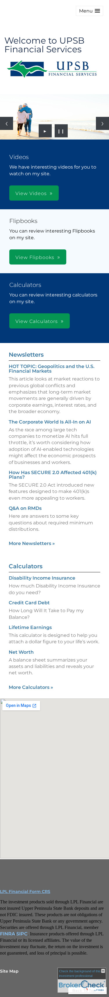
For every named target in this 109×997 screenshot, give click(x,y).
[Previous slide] (6, 123)
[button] (89, 11)
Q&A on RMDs (25, 508)
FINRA (7, 934)
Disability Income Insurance (42, 578)
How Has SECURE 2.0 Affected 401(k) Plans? (53, 475)
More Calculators (31, 687)
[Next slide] (102, 123)
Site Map (9, 971)
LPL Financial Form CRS (25, 891)
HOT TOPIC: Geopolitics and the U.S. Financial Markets (51, 369)
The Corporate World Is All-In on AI (50, 422)
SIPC (22, 934)
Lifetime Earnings (30, 627)
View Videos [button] (31, 193)
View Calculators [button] (36, 321)
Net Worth (21, 652)
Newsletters (26, 354)
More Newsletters (32, 543)
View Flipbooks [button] (34, 257)
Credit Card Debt (29, 602)
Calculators (25, 566)
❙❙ (61, 130)
